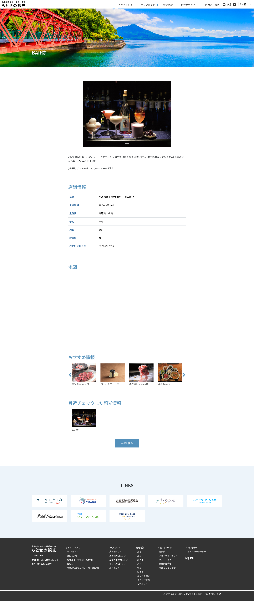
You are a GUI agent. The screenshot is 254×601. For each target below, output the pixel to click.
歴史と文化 (72, 555)
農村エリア (114, 567)
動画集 (162, 551)
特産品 (70, 563)
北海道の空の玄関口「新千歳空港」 (83, 567)
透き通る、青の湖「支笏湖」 (80, 559)
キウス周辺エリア (117, 563)
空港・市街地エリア (118, 559)
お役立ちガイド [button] (189, 5)
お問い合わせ (212, 5)
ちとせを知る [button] (125, 5)
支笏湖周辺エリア (117, 555)
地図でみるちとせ (167, 567)
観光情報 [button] (168, 5)
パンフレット (165, 559)
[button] (224, 4)
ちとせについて (73, 547)
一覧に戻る (127, 443)
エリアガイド (114, 547)
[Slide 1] (127, 143)
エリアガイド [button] (148, 5)
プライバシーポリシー (196, 551)
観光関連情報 (165, 563)
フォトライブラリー (168, 555)
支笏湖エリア (115, 551)
